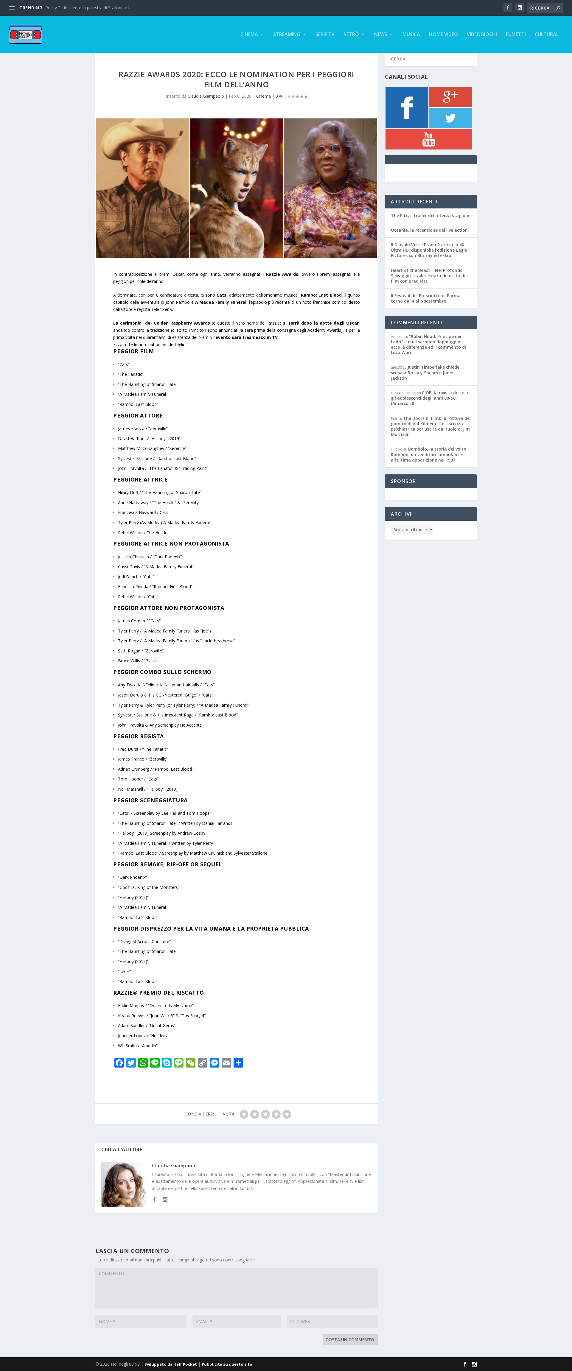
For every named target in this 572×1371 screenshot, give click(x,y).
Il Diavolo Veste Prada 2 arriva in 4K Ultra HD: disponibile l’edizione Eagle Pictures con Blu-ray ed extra (429, 250)
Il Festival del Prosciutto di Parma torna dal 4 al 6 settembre (426, 298)
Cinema (249, 35)
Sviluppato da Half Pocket (170, 1364)
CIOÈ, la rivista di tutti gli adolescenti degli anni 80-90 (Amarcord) (429, 398)
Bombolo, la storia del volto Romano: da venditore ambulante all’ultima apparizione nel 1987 (428, 454)
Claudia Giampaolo (206, 96)
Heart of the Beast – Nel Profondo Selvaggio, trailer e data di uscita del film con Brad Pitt (429, 275)
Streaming (286, 35)
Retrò (351, 35)
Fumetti (516, 35)
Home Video (443, 35)
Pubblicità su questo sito (227, 1364)
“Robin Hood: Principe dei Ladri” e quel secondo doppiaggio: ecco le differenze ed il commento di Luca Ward (428, 345)
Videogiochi (482, 35)
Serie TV (325, 35)
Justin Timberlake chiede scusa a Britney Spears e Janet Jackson (425, 372)
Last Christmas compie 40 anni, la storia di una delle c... (98, 7)
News (380, 35)
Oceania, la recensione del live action (429, 230)
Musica (411, 35)
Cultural (547, 35)
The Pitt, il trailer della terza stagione (430, 215)
